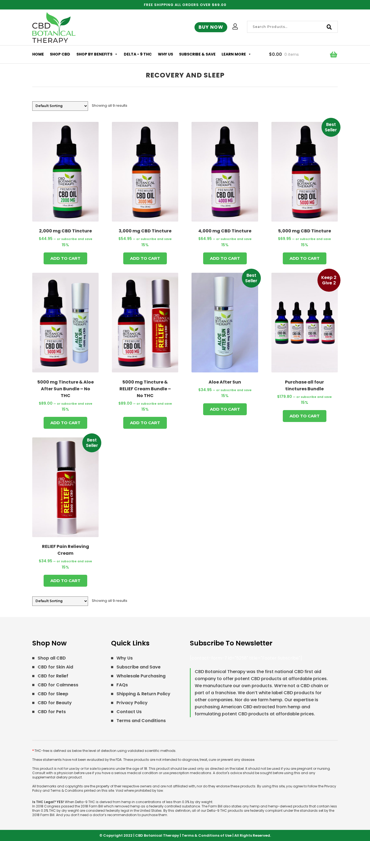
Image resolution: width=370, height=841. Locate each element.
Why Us (165, 54)
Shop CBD (60, 54)
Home (38, 54)
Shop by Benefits (94, 54)
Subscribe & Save (197, 54)
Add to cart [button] (65, 258)
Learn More (234, 54)
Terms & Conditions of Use (207, 835)
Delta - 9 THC (138, 54)
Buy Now (211, 27)
